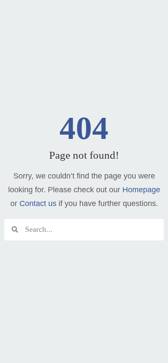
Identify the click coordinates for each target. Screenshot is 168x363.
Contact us (37, 203)
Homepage (141, 189)
